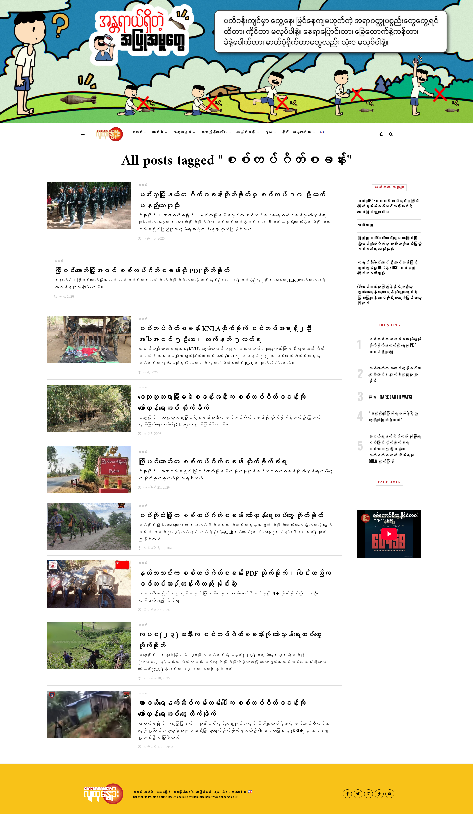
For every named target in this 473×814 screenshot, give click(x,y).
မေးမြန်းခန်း (245, 132)
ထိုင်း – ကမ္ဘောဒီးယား (296, 132)
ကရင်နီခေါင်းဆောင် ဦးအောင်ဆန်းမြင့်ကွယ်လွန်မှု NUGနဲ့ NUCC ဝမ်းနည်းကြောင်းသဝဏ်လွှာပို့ (387, 267)
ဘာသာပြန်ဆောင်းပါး (214, 132)
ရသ (268, 132)
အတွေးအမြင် (182, 132)
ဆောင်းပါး (157, 132)
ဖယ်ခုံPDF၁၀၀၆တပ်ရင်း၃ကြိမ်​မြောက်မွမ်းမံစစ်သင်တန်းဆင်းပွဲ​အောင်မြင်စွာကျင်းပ (388, 206)
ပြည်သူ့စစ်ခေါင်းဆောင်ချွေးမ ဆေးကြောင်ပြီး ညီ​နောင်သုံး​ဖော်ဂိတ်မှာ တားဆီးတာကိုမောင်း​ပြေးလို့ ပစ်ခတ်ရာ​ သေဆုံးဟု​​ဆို (389, 243)
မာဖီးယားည (365, 225)
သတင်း (136, 132)
